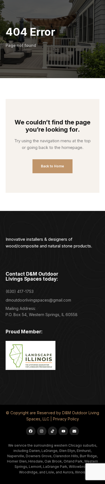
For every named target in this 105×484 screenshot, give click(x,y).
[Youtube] (63, 431)
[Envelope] (74, 431)
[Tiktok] (52, 431)
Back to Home (52, 166)
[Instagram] (41, 431)
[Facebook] (31, 431)
